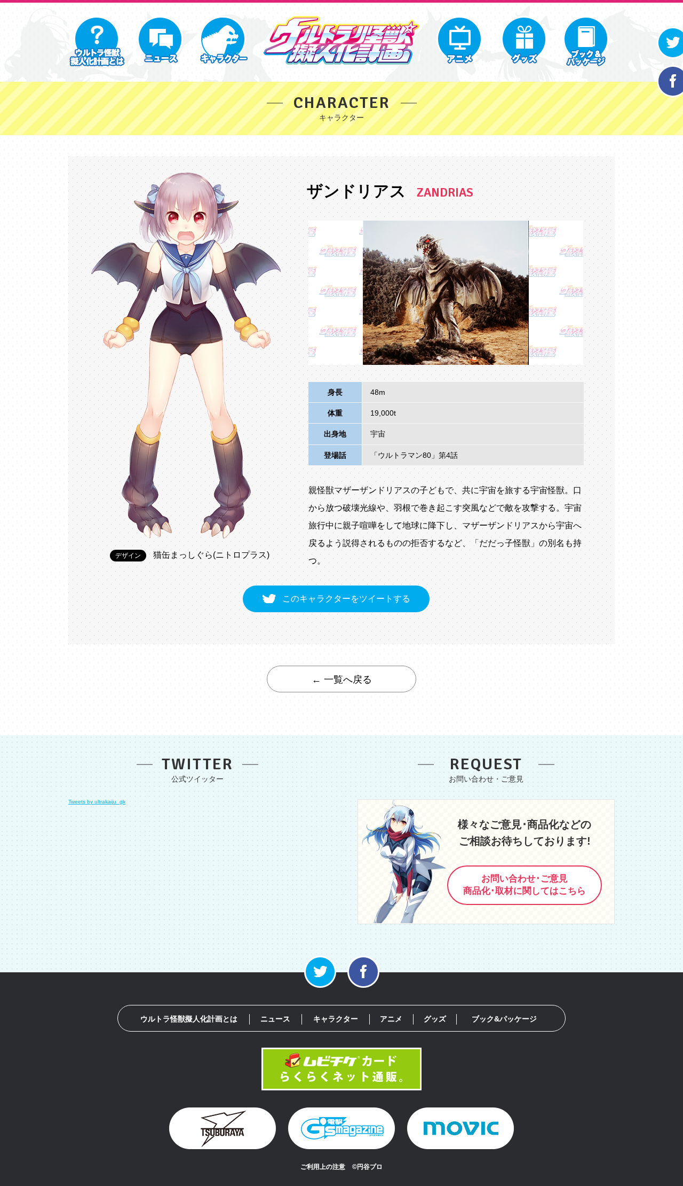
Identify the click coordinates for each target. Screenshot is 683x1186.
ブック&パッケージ (504, 1019)
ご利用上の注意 (322, 1167)
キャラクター (335, 1019)
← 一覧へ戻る (342, 679)
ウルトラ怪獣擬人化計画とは (188, 1019)
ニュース (275, 1019)
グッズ (435, 1019)
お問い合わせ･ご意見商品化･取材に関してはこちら (524, 884)
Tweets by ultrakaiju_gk (96, 802)
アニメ (391, 1019)
